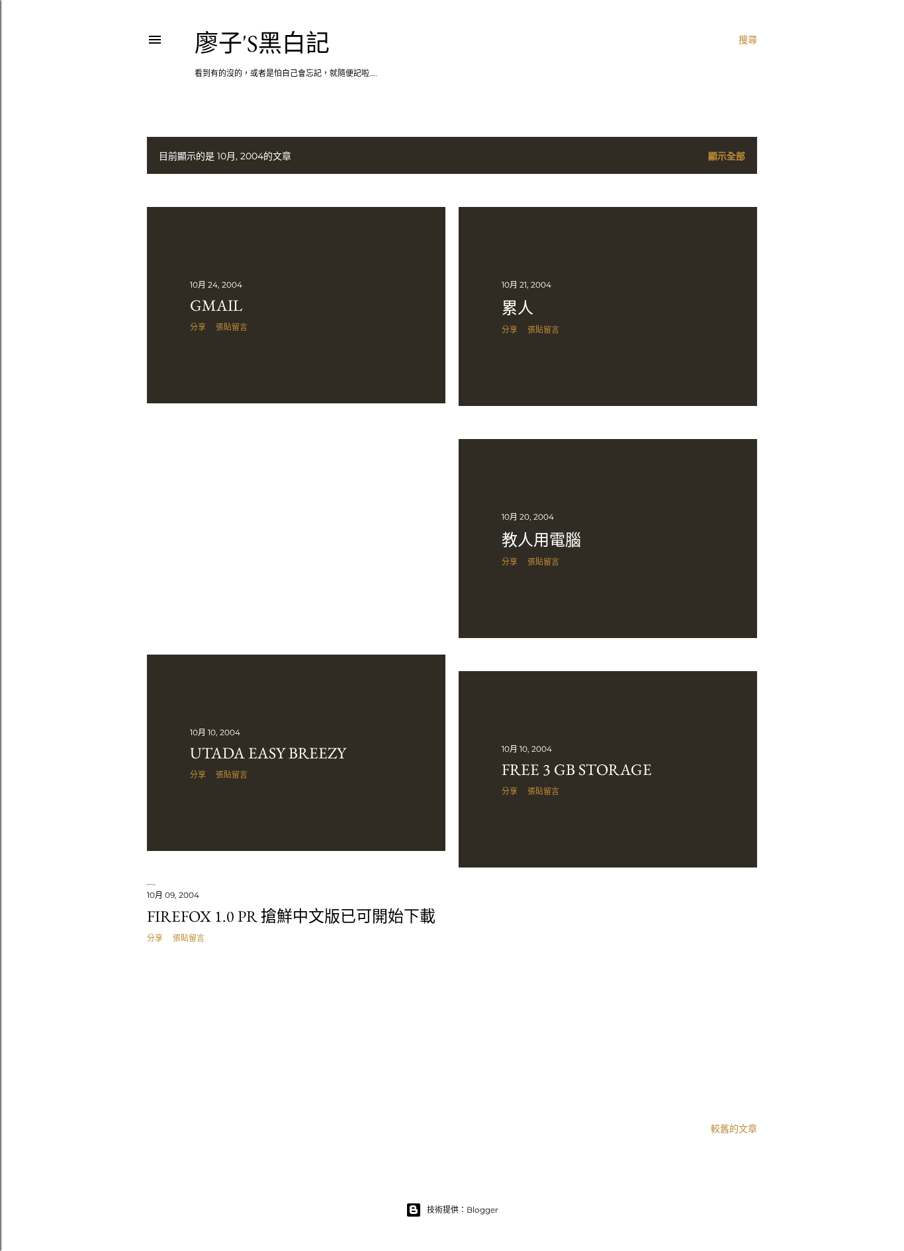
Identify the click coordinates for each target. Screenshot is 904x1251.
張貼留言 (232, 327)
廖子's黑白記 (262, 43)
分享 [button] (198, 327)
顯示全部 (726, 156)
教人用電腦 (541, 540)
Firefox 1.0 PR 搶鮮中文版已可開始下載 (291, 916)
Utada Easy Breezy (268, 753)
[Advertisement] (296, 529)
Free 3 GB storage (577, 769)
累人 (517, 308)
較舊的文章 (734, 1129)
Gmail (216, 305)
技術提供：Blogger (462, 1210)
